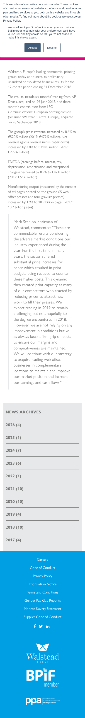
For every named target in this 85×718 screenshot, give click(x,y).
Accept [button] (32, 47)
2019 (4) (13, 514)
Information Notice (42, 584)
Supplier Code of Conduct (42, 617)
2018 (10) (15, 527)
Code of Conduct (42, 567)
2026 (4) (13, 424)
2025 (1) (13, 437)
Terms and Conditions (42, 592)
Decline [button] (52, 47)
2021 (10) (15, 488)
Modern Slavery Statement (42, 608)
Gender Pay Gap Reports (42, 600)
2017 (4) (13, 539)
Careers (42, 559)
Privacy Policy (42, 576)
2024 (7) (13, 450)
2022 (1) (13, 476)
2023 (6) (13, 463)
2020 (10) (15, 501)
